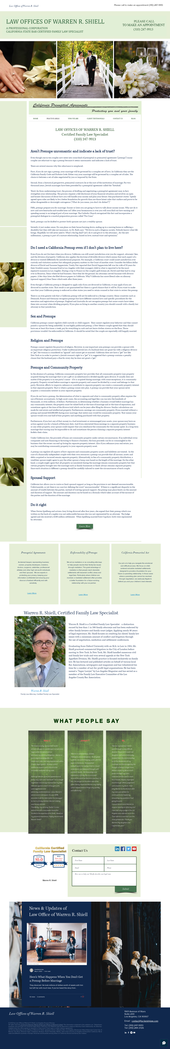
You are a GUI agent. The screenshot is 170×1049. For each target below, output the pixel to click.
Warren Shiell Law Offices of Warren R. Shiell (48, 1025)
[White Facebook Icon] (128, 1032)
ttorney (31, 1025)
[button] (138, 5)
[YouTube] (134, 849)
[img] (40, 657)
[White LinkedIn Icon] (125, 1032)
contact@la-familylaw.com (145, 1021)
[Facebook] (123, 849)
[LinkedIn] (117, 849)
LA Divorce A (24, 1025)
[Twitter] (128, 849)
